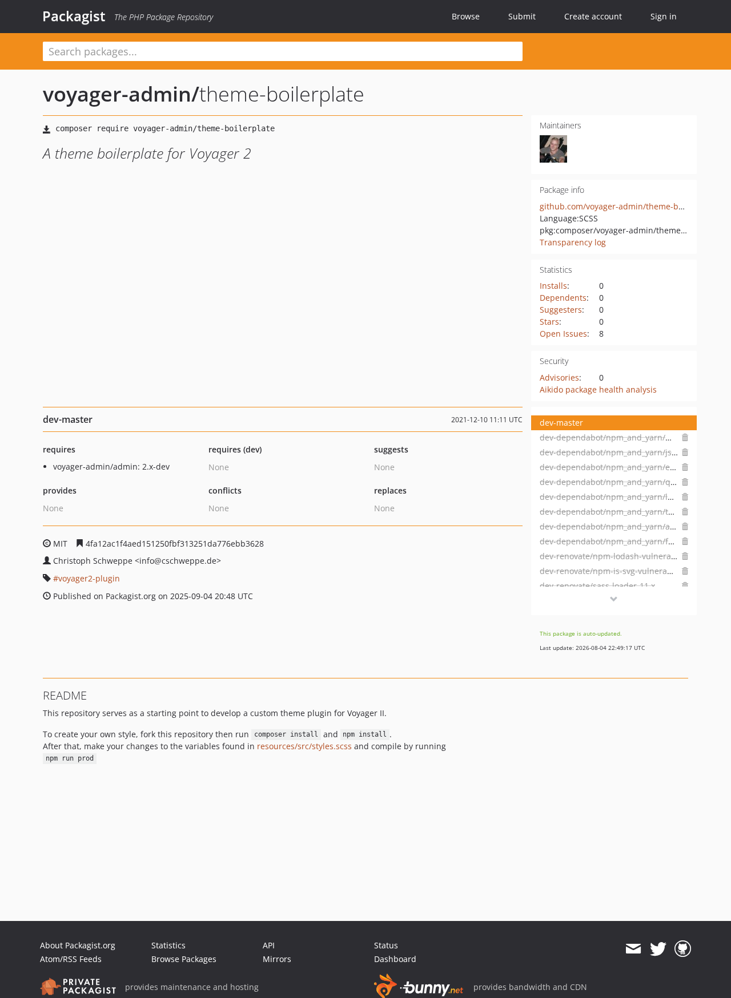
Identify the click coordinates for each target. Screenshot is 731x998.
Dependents (563, 297)
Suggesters (561, 309)
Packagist (74, 16)
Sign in (663, 16)
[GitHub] (682, 949)
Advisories (559, 377)
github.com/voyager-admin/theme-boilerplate (627, 206)
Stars (549, 321)
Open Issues (563, 333)
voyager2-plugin (89, 578)
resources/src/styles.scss (304, 746)
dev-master (561, 422)
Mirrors (277, 958)
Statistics (168, 945)
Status (386, 945)
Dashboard (395, 958)
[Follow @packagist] (658, 949)
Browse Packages (183, 958)
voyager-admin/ (121, 94)
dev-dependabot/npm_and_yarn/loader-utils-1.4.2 (635, 496)
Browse (466, 16)
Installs (553, 285)
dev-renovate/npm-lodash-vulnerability (615, 556)
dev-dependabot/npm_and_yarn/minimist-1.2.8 (630, 437)
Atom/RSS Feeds (71, 958)
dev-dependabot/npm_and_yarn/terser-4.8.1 (624, 511)
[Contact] (633, 949)
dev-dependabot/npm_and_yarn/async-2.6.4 (624, 526)
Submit (522, 16)
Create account (593, 16)
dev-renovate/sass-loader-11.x (597, 585)
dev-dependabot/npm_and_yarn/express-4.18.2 (630, 467)
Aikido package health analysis (598, 389)
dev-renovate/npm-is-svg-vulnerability (613, 570)
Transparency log (573, 242)
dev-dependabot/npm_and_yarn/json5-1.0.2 (623, 452)
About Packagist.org (77, 945)
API (269, 945)
